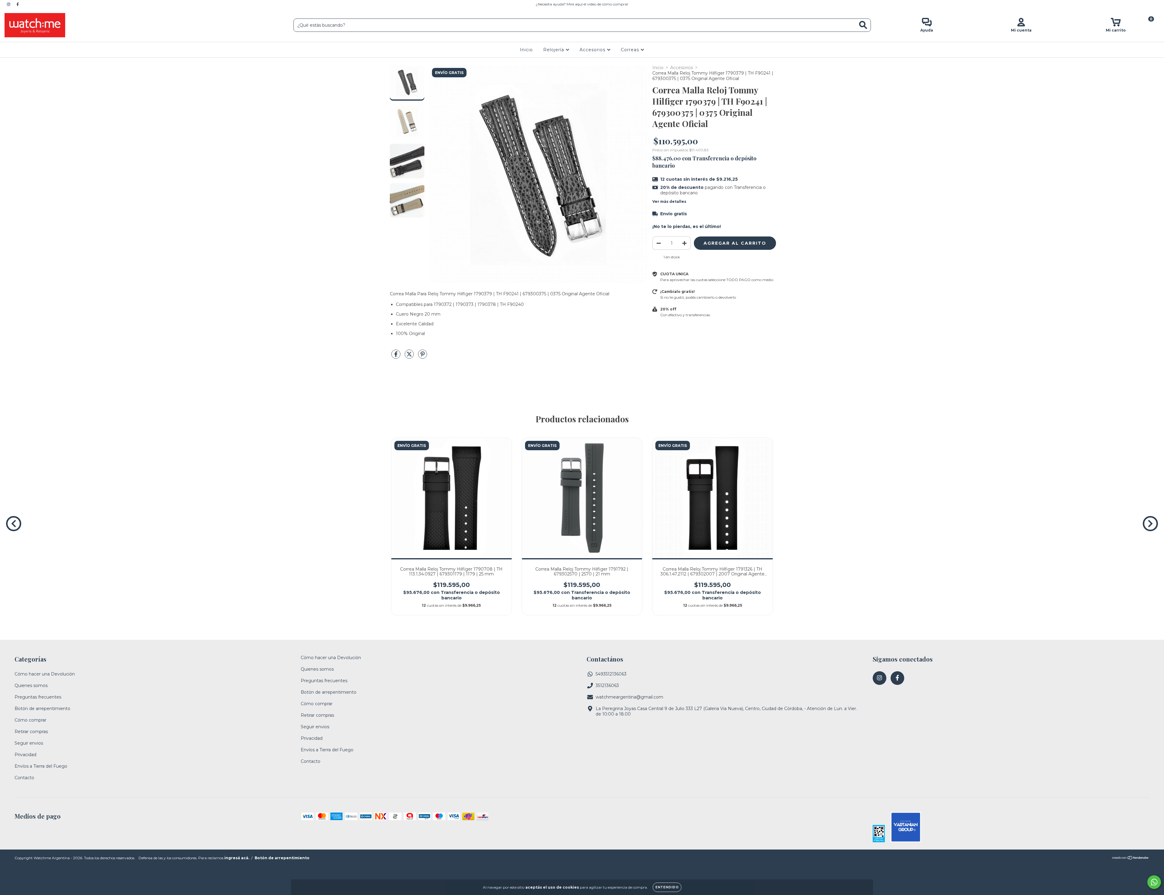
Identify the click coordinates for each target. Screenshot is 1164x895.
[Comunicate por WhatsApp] (1154, 882)
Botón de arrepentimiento (42, 708)
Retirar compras (31, 731)
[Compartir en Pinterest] (422, 356)
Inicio (526, 49)
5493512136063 (611, 674)
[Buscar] (863, 25)
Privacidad (25, 754)
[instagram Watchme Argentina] (9, 4)
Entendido (667, 887)
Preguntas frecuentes (38, 697)
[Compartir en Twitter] (410, 356)
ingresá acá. (236, 858)
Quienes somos (31, 685)
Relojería (554, 49)
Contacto (24, 777)
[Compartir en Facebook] (396, 356)
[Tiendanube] (1130, 858)
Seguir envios (29, 743)
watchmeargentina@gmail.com (629, 697)
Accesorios (593, 49)
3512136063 (607, 685)
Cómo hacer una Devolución (45, 674)
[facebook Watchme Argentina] (18, 4)
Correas (631, 49)
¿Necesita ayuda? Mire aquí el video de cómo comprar (582, 4)
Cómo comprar (30, 720)
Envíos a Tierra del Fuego (41, 766)
